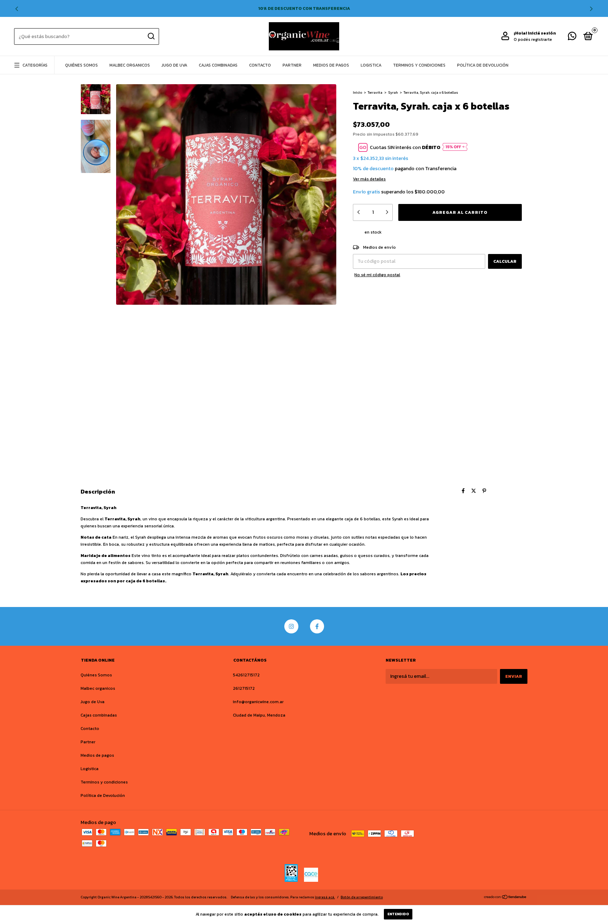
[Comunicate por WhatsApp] (572, 37)
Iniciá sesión (542, 33)
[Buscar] (151, 36)
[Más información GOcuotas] (455, 147)
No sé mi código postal (377, 275)
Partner (292, 65)
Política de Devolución (482, 65)
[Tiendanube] (505, 898)
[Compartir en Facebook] (463, 491)
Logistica (371, 65)
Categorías (35, 65)
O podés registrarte (533, 39)
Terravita (375, 92)
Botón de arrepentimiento (362, 897)
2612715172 (244, 688)
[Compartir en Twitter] (473, 491)
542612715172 (246, 675)
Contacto (260, 65)
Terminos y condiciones (419, 65)
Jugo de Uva (174, 65)
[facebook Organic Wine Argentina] (317, 626)
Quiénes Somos (81, 65)
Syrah (393, 92)
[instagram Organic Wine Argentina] (291, 626)
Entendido (398, 914)
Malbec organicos (129, 65)
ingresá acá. (325, 897)
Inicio (357, 92)
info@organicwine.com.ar (258, 702)
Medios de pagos (331, 65)
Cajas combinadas (218, 65)
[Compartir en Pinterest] (484, 491)
